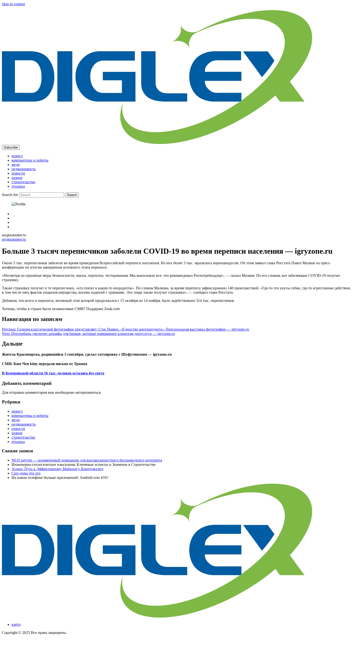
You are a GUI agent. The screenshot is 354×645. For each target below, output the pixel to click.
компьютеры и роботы (30, 160)
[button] (11, 147)
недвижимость (24, 169)
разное (17, 178)
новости (18, 173)
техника (18, 186)
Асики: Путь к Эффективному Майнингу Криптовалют (58, 469)
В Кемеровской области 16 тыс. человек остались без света (53, 373)
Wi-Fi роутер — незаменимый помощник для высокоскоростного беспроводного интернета (87, 460)
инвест (17, 156)
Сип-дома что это (26, 473)
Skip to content (13, 4)
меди (16, 165)
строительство (23, 182)
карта (16, 624)
